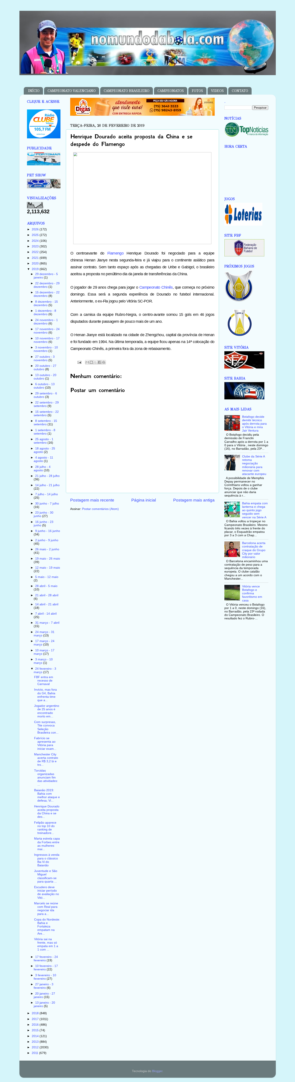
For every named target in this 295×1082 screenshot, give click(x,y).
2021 (36, 257)
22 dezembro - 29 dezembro (47, 285)
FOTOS (197, 91)
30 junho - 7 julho (47, 503)
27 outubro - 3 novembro (44, 358)
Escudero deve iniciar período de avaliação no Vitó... (46, 892)
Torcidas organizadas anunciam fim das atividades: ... (46, 777)
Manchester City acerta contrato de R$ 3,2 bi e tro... (46, 760)
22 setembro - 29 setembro (46, 404)
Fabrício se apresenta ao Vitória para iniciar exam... (45, 743)
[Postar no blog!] (91, 362)
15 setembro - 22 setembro (46, 413)
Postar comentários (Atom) (100, 509)
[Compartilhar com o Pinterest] (104, 362)
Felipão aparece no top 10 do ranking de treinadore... (45, 828)
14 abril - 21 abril (46, 604)
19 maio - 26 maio (47, 558)
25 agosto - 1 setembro (43, 441)
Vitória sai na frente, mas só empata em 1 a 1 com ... (46, 944)
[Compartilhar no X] (95, 362)
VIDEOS (217, 91)
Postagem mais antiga (194, 500)
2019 (36, 269)
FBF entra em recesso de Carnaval (43, 680)
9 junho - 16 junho (47, 531)
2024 (36, 240)
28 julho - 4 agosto (42, 468)
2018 (36, 1013)
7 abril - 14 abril (46, 613)
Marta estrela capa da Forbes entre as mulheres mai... (47, 844)
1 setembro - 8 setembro (44, 432)
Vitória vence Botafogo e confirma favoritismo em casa (252, 593)
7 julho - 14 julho (46, 494)
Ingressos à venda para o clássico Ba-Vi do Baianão (46, 860)
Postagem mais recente (92, 500)
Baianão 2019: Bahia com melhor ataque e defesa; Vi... (47, 795)
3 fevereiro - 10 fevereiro (45, 977)
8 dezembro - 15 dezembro (46, 303)
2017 (36, 1019)
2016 (36, 1024)
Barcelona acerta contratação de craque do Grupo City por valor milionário (253, 550)
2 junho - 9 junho (46, 540)
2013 (36, 1041)
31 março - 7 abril (47, 622)
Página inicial (143, 500)
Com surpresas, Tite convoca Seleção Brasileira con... (46, 727)
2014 (36, 1036)
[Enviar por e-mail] (87, 362)
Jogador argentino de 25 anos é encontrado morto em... (46, 711)
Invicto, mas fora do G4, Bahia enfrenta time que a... (45, 695)
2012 (36, 1047)
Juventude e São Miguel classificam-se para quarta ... (45, 876)
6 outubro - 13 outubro (44, 386)
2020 (36, 263)
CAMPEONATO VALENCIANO (72, 91)
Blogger (157, 1071)
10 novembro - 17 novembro (47, 340)
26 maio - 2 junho (47, 549)
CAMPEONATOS (170, 91)
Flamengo (115, 253)
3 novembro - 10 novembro (46, 349)
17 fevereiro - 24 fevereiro (46, 958)
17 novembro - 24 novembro (47, 330)
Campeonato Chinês (156, 287)
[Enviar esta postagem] (79, 362)
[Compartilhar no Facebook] (99, 362)
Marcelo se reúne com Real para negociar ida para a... (46, 909)
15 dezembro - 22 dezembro (47, 294)
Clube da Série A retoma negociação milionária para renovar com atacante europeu (254, 465)
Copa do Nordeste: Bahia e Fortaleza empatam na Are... (47, 926)
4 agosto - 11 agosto (43, 459)
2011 (35, 1053)
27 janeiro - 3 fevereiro (43, 986)
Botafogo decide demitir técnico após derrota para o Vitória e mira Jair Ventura (254, 423)
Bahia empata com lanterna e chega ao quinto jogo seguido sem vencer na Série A (255, 510)
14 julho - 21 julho (47, 485)
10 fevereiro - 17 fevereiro (46, 967)
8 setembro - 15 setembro (45, 422)
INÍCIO (34, 91)
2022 (36, 252)
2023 (36, 246)
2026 (36, 229)
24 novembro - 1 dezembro (46, 321)
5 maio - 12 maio (46, 577)
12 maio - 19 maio (47, 567)
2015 (36, 1030)
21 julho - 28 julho (47, 476)
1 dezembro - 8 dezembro (45, 312)
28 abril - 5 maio (46, 586)
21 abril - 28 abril (46, 595)
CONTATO (240, 91)
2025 (36, 235)
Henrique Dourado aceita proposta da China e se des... (46, 812)
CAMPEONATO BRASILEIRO (126, 91)
